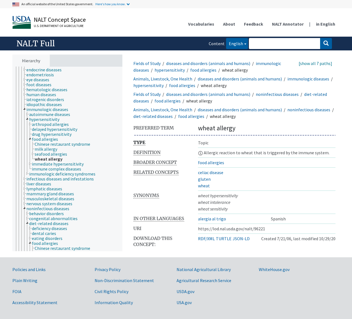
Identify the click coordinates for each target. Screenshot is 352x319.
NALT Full (35, 43)
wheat (204, 185)
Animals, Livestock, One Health (162, 79)
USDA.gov (185, 291)
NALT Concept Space (60, 19)
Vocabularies (201, 24)
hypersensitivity (170, 70)
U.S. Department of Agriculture (59, 26)
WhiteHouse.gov (274, 269)
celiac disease (210, 172)
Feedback (253, 24)
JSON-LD (241, 238)
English (234, 43)
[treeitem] (46, 69)
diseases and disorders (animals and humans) (208, 63)
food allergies (203, 70)
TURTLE (224, 238)
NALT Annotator (288, 24)
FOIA (16, 291)
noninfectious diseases (277, 94)
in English (325, 24)
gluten (204, 179)
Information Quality (114, 302)
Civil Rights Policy (111, 291)
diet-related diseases (153, 116)
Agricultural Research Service (204, 280)
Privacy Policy (107, 269)
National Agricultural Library (204, 269)
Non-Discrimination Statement (124, 280)
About (229, 24)
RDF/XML (206, 238)
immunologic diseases (308, 79)
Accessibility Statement (34, 302)
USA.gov (184, 302)
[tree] (67, 159)
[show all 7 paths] (315, 63)
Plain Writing (24, 280)
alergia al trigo (212, 218)
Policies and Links (29, 269)
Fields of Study (147, 63)
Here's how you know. (110, 4)
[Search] (326, 43)
